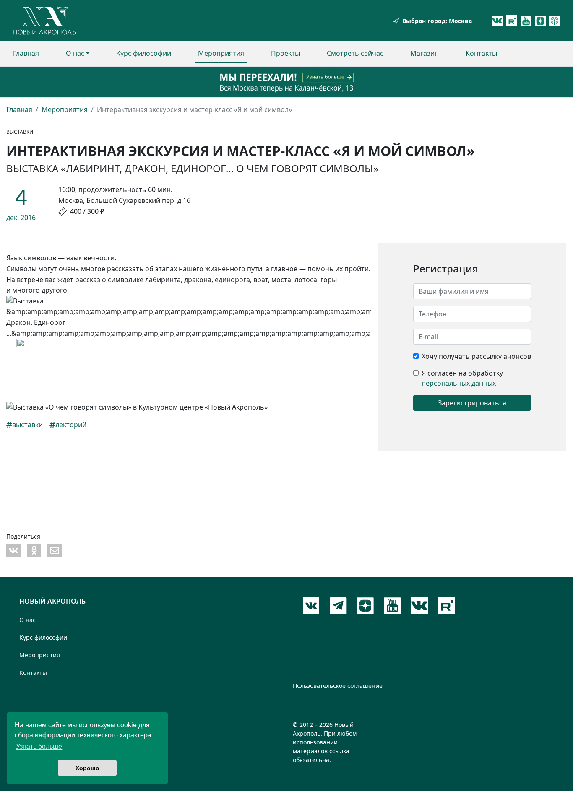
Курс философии (143, 53)
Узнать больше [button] (39, 746)
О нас (75, 53)
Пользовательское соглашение (338, 686)
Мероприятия (221, 53)
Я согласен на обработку (462, 373)
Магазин (424, 53)
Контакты (481, 53)
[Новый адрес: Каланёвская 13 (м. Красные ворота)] (286, 82)
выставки (27, 424)
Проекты (285, 53)
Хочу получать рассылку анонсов (476, 356)
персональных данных (459, 383)
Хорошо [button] (87, 768)
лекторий (70, 424)
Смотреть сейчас (355, 53)
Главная (26, 53)
